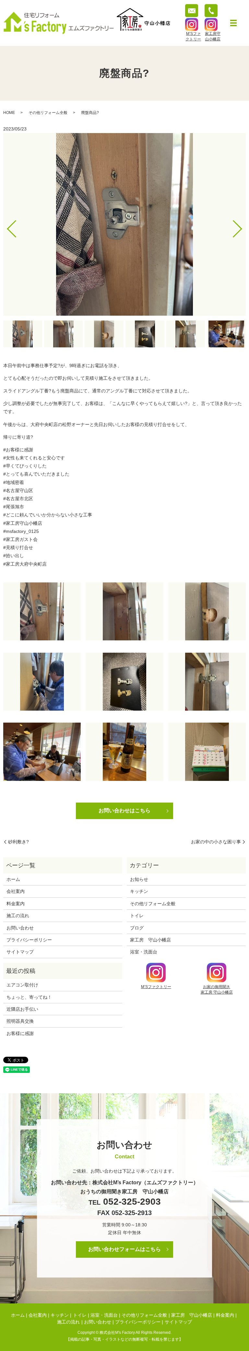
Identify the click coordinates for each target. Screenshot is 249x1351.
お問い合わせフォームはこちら (124, 1249)
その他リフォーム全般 (48, 112)
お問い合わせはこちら (124, 810)
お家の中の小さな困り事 (216, 841)
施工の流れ (17, 915)
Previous (6, 226)
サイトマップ (20, 951)
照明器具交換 (20, 1021)
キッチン (139, 891)
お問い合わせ (20, 927)
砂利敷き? (18, 841)
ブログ (137, 927)
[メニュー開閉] (233, 23)
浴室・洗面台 (143, 951)
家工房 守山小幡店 (150, 939)
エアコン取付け (22, 984)
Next (243, 226)
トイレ (137, 915)
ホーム (13, 879)
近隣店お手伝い (22, 1009)
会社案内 (15, 891)
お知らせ (139, 879)
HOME (9, 112)
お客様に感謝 (20, 1033)
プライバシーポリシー (29, 939)
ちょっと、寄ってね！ (29, 997)
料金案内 (15, 903)
